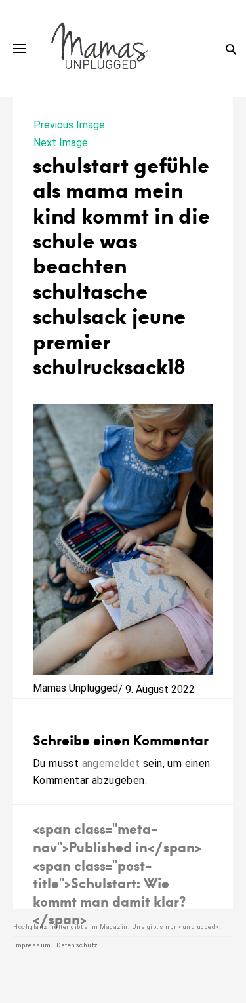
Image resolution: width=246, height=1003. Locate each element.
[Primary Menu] (20, 48)
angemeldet (111, 763)
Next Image (60, 142)
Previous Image (69, 125)
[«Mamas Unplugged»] (100, 48)
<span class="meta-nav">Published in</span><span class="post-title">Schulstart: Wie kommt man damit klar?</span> (117, 873)
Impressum (32, 945)
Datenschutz (77, 945)
